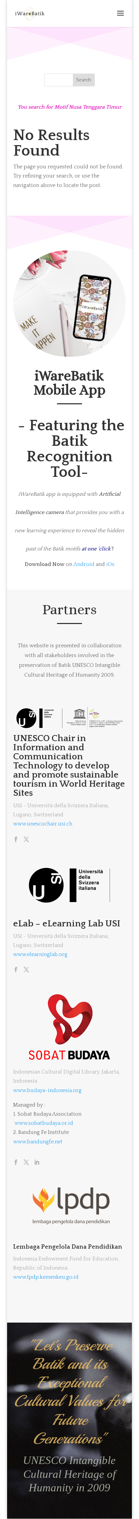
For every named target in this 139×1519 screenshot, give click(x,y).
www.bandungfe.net (37, 1142)
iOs (110, 564)
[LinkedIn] (36, 1163)
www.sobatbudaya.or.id (44, 1123)
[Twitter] (26, 840)
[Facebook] (16, 840)
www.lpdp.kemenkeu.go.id (46, 1277)
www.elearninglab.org (40, 954)
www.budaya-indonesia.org (47, 1090)
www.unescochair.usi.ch (42, 824)
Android (84, 564)
